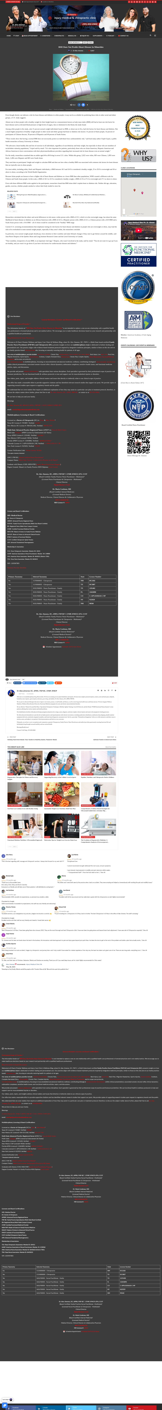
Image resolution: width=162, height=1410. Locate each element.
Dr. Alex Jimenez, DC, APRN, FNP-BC (64, 392)
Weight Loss (49, 805)
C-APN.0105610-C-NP (52, 443)
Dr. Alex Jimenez (13, 405)
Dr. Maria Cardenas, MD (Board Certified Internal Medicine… (89, 194)
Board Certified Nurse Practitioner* (31, 457)
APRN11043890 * (45, 441)
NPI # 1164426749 (61, 500)
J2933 (67, 503)
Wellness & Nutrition (44, 354)
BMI (23, 679)
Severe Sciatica (34, 357)
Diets (85, 42)
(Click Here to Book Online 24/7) (132, 383)
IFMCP (49, 405)
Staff (17, 36)
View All (103, 872)
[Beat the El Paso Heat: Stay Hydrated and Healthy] (67, 205)
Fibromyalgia (65, 357)
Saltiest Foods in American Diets (104, 740)
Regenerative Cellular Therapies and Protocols (88, 805)
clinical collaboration (31, 371)
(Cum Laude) (53, 467)
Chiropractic (59, 36)
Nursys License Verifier (34, 450)
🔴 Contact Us (123, 36)
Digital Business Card (62, 485)
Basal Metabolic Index (15, 679)
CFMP (55, 405)
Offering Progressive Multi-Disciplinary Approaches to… (31, 194)
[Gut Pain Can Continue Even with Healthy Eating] (25, 794)
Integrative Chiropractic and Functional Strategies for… (31, 202)
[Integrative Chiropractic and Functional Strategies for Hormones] (11, 205)
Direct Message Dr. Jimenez (137, 456)
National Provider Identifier (16, 568)
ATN (60, 405)
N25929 (37, 446)
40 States (54, 460)
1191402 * (40, 435)
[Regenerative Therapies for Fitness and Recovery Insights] (25, 763)
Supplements (97, 36)
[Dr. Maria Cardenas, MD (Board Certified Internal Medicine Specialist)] (67, 197)
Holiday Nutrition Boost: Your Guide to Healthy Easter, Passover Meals (32, 740)
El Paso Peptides (87, 774)
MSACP (25, 405)
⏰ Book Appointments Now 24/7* (30, 1)
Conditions (46, 36)
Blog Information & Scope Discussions (20, 338)
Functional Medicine (15, 837)
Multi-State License (25, 460)
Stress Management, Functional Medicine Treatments (66, 1079)
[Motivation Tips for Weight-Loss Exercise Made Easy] (61, 826)
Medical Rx (72, 36)
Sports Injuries (50, 774)
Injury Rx (85, 36)
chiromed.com (30, 350)
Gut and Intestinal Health (15, 805)
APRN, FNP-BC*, (35, 405)
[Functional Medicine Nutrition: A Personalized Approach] (25, 826)
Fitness (90, 42)
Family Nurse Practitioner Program (48, 464)
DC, (21, 405)
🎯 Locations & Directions (47, 1)
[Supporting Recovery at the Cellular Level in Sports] (61, 763)
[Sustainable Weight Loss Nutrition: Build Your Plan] (61, 794)
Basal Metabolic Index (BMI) (75, 42)
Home (9, 36)
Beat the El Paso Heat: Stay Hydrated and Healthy (86, 202)
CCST (44, 405)
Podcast (111, 36)
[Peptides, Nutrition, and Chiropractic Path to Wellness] (98, 763)
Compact (18, 433)
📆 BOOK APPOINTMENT (30, 36)
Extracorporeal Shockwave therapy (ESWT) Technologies (88, 837)
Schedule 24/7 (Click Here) (71, 647)
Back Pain (104, 354)
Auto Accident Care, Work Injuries (79, 354)
